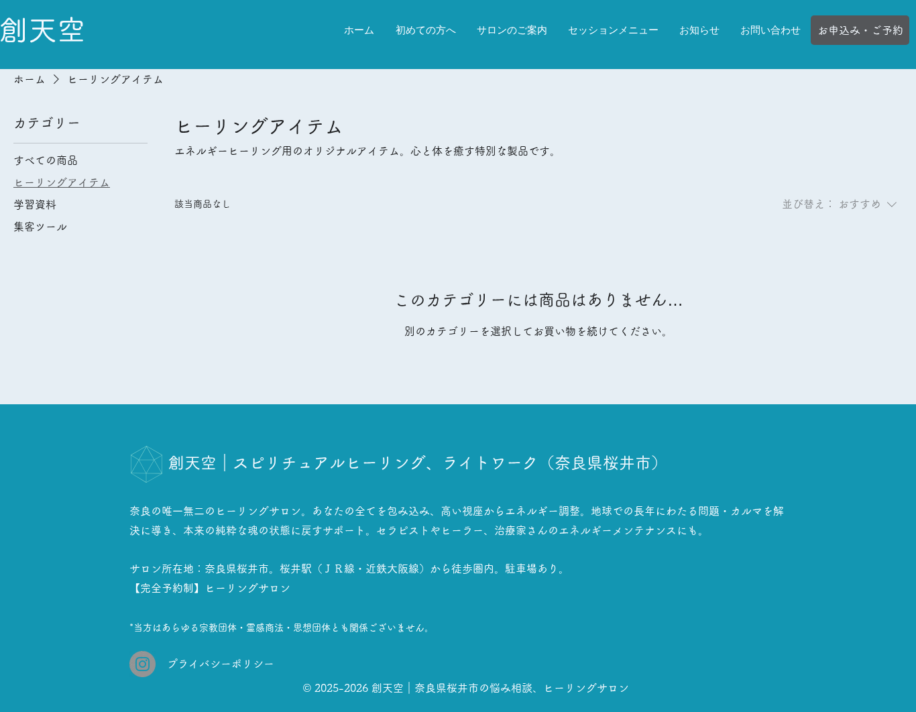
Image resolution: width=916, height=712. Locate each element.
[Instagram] (142, 664)
